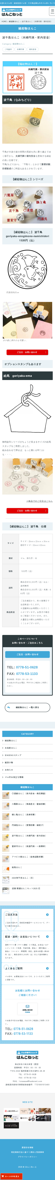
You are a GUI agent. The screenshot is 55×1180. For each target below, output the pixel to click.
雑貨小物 (9, 762)
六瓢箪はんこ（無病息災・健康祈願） (29, 804)
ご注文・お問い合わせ (27, 654)
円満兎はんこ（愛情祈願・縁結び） (28, 825)
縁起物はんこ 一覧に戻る (27, 707)
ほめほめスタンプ (13, 755)
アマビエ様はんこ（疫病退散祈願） (28, 856)
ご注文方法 (11, 914)
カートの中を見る (12, 1176)
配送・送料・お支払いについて (22, 936)
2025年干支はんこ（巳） (23, 877)
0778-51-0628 (27, 667)
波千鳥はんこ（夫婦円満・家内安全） (29, 835)
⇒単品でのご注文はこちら (39, 501)
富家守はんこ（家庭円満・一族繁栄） (29, 846)
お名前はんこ (11, 747)
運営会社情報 (27, 1147)
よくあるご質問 (14, 968)
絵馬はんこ (17, 867)
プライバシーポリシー (27, 1156)
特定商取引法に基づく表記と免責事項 (27, 1152)
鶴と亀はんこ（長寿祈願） (24, 814)
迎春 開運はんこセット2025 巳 (26, 888)
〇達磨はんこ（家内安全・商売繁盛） (29, 793)
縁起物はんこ (11, 740)
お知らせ (9, 769)
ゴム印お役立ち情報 (14, 777)
